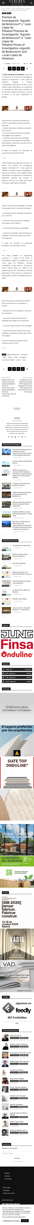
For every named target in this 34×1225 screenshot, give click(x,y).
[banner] (17, 976)
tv (2, 577)
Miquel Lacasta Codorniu (18, 1044)
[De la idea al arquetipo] (6, 565)
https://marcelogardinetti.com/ (17, 1108)
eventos (8, 9)
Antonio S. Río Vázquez (18, 1096)
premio (18, 360)
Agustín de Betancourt (13, 354)
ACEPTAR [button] (25, 1220)
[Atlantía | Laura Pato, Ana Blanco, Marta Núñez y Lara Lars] (6, 574)
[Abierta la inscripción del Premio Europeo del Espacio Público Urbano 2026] (6, 504)
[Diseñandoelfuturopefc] (17, 872)
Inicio (3, 9)
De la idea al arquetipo (19, 563)
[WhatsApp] (23, 68)
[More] (27, 68)
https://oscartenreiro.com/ (16, 1091)
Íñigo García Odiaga (17, 1079)
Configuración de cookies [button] (11, 1221)
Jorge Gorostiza (15, 1035)
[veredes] (3, 64)
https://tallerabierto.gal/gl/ (15, 1074)
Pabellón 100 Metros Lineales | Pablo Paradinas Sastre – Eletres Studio (22, 513)
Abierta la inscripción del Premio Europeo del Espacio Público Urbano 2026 (22, 504)
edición (4, 357)
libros (3, 550)
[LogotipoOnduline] (17, 654)
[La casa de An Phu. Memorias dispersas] (6, 592)
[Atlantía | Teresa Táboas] (6, 601)
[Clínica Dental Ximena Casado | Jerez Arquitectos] (6, 583)
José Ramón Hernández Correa (20, 1053)
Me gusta (28, 669)
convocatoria (24, 354)
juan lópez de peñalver (9, 360)
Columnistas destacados (10, 1030)
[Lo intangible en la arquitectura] (6, 548)
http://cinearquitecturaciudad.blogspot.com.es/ (20, 1040)
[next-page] (6, 535)
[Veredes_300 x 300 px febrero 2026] (17, 840)
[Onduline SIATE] (17, 772)
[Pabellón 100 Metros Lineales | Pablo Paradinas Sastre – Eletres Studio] (6, 514)
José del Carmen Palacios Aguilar (18, 1114)
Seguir (29, 673)
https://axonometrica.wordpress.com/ (18, 1048)
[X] (14, 68)
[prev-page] (3, 535)
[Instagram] (12, 436)
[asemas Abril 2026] (17, 740)
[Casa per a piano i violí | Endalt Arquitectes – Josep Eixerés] (6, 610)
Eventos (5, 892)
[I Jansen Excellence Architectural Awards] (6, 463)
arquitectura (5, 516)
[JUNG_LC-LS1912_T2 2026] (17, 708)
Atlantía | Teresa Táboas (19, 599)
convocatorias (5, 454)
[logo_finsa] (17, 644)
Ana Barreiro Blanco (17, 1070)
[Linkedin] (15, 436)
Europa (16, 357)
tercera (24, 360)
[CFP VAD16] (17, 944)
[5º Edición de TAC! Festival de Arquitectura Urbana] (6, 486)
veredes (8, 63)
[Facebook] (10, 68)
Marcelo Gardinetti (16, 1104)
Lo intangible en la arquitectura (21, 545)
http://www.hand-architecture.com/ (18, 1134)
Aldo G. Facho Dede (16, 1122)
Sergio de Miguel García (18, 1130)
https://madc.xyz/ (14, 1065)
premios (9, 13)
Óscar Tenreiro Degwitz (18, 1087)
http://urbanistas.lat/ (14, 1126)
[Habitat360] (17, 805)
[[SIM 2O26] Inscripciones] (17, 912)
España (10, 357)
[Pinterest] (18, 68)
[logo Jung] (17, 634)
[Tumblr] (22, 436)
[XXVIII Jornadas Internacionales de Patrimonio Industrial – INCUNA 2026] (6, 495)
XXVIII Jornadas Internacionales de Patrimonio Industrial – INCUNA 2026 (21, 494)
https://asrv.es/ (13, 1100)
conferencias (5, 497)
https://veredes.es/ (17, 420)
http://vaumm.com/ (14, 1083)
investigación (23, 357)
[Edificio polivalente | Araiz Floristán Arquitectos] (6, 556)
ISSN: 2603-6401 (7, 1200)
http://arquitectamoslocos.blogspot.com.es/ (20, 1057)
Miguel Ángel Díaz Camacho (19, 1061)
